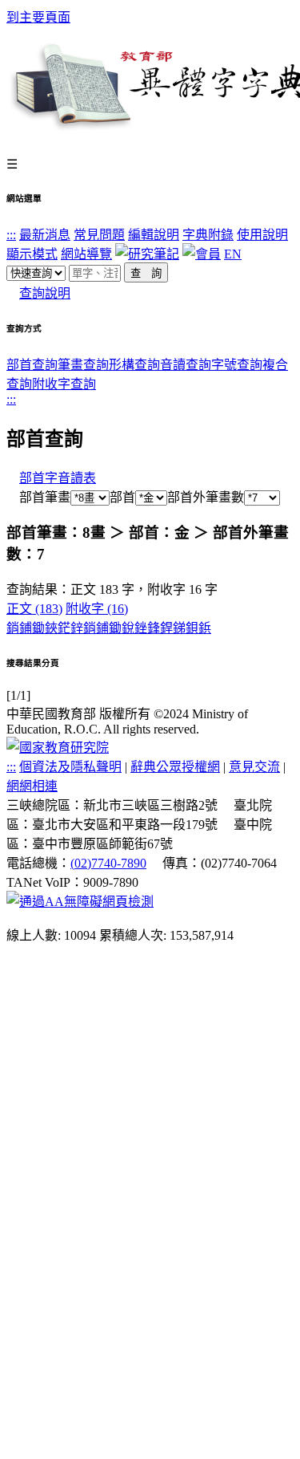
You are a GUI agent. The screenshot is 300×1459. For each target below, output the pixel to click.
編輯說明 (153, 235)
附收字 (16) (97, 609)
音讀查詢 (185, 365)
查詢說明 (44, 293)
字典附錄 (208, 235)
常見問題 (99, 235)
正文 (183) (34, 609)
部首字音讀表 (57, 478)
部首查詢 (32, 365)
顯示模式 (32, 254)
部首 (122, 497)
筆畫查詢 (83, 365)
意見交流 (254, 767)
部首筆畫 (38, 497)
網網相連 (32, 786)
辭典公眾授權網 (175, 767)
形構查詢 (134, 365)
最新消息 (44, 235)
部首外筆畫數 (205, 497)
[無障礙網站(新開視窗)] (80, 901)
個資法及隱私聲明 (70, 767)
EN (233, 254)
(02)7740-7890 (108, 863)
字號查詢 (236, 365)
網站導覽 (86, 254)
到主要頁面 (38, 17)
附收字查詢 (64, 384)
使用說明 (262, 235)
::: (11, 235)
